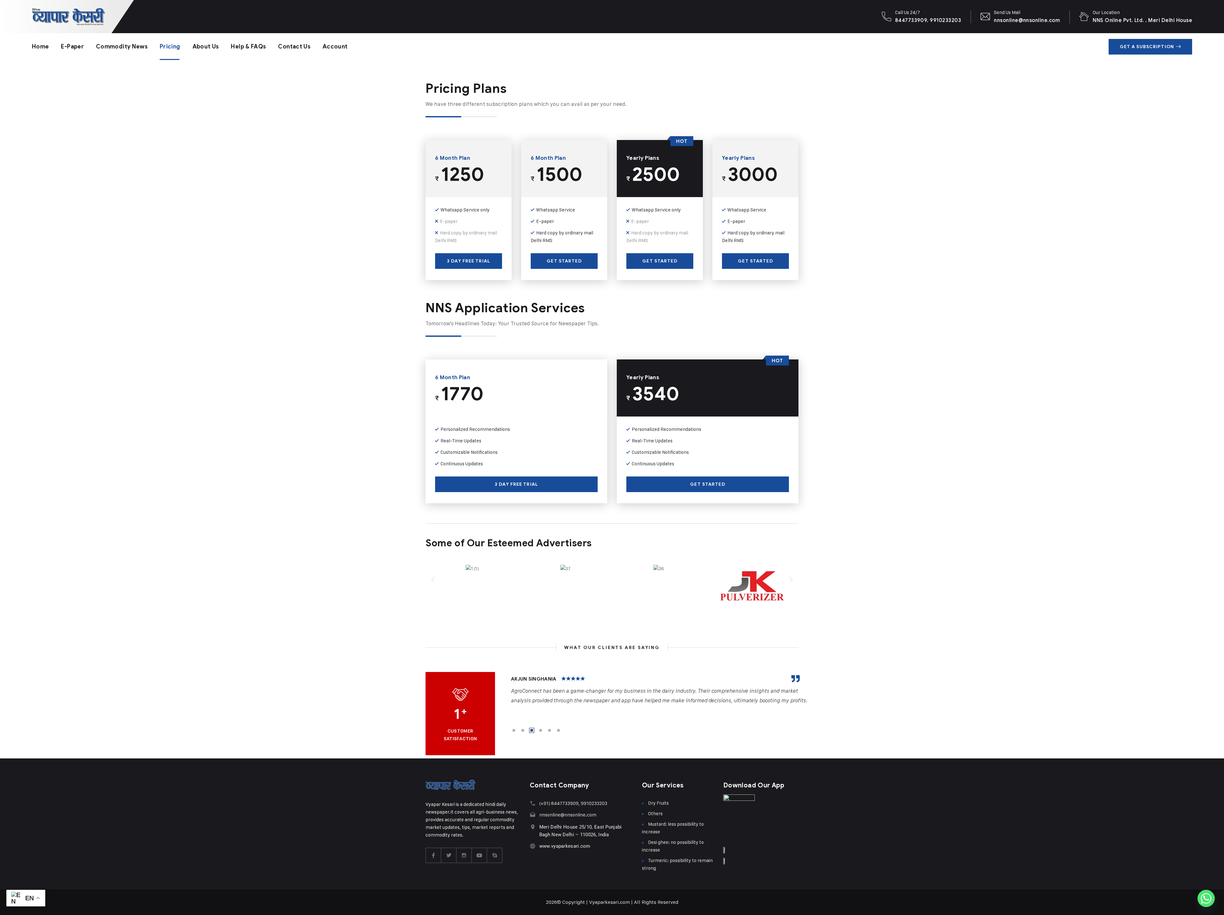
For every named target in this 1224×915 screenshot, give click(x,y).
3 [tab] (531, 730)
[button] (433, 579)
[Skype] (494, 855)
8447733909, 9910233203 (928, 20)
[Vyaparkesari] (68, 16)
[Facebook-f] (433, 855)
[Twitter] (448, 855)
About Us (206, 46)
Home (40, 46)
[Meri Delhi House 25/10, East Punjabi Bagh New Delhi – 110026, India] (533, 827)
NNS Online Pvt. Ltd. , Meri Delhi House (1142, 20)
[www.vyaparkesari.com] (533, 846)
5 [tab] (549, 730)
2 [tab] (522, 730)
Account (335, 46)
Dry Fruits (658, 803)
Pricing (170, 46)
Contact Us (294, 46)
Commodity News (122, 46)
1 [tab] (513, 730)
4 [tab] (540, 730)
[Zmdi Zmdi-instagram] (464, 855)
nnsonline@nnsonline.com (1027, 20)
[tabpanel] (659, 690)
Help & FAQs (248, 46)
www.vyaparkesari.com (564, 846)
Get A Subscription (1147, 46)
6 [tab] (558, 730)
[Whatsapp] (1206, 898)
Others (655, 813)
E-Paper (72, 46)
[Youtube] (479, 855)
